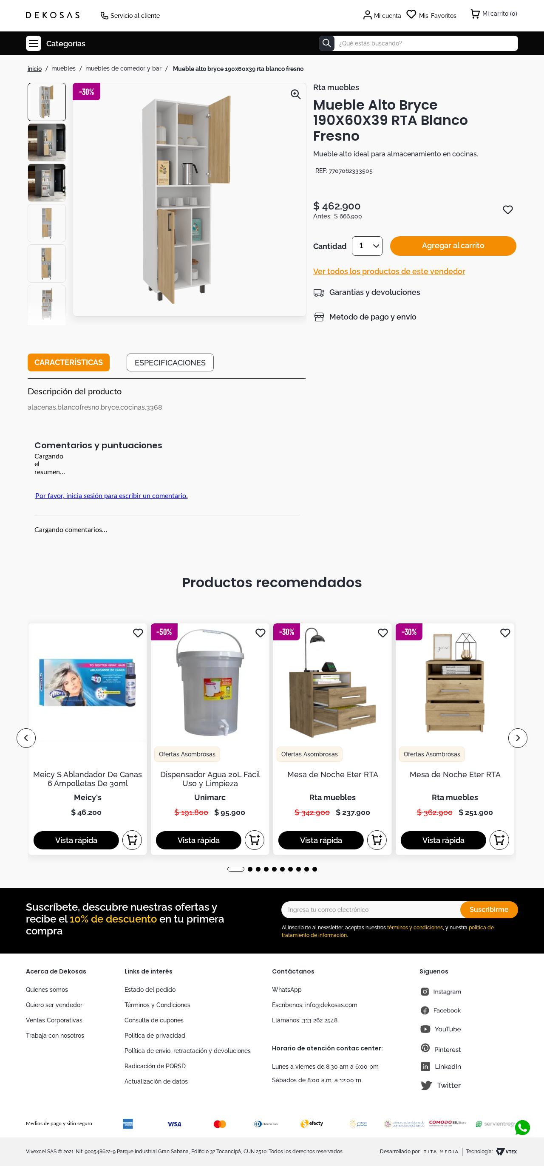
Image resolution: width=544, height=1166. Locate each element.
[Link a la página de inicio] (35, 68)
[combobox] (418, 43)
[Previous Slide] (26, 738)
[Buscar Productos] (326, 43)
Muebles (63, 68)
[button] (189, 200)
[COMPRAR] (132, 840)
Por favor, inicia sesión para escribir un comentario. (111, 495)
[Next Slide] (517, 738)
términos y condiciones (415, 928)
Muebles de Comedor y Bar (123, 68)
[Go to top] (522, 1099)
